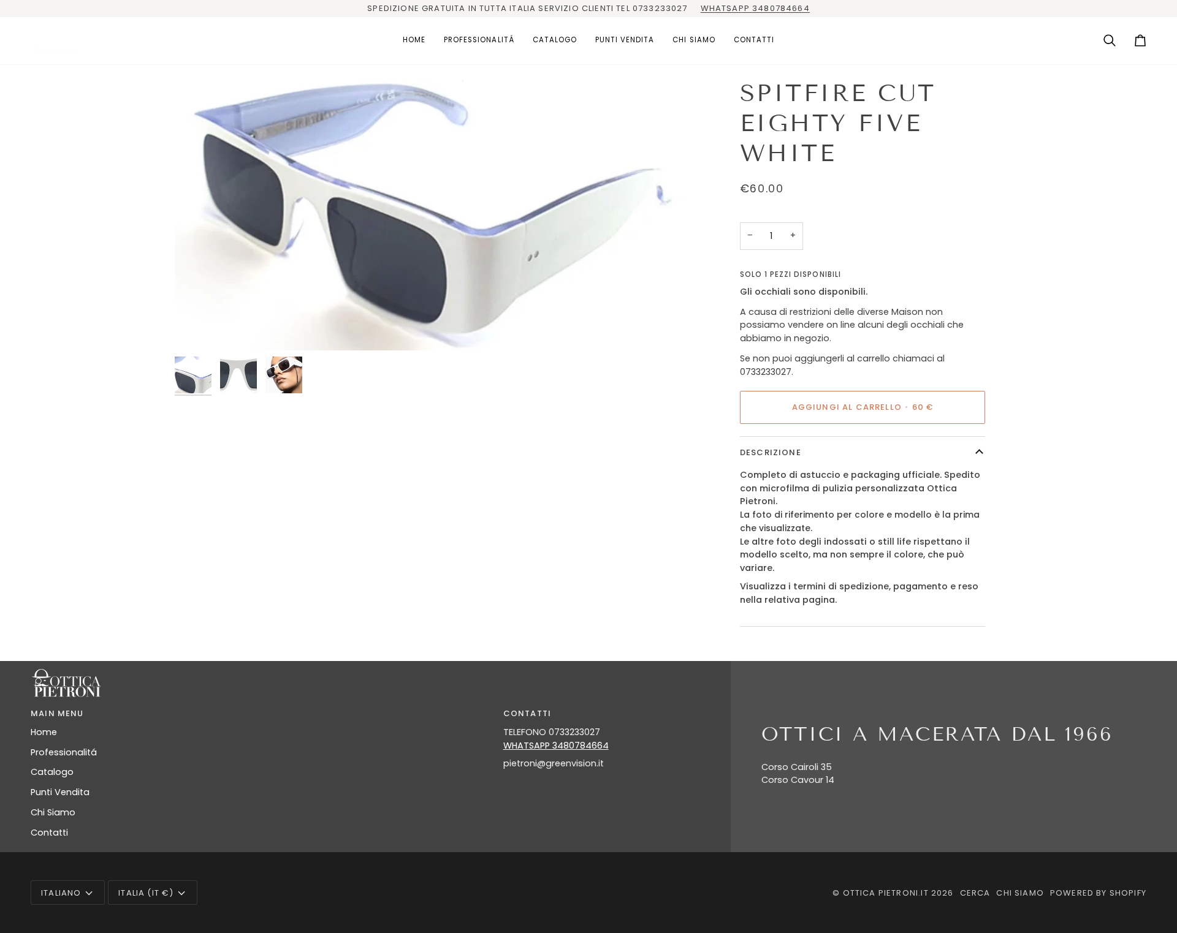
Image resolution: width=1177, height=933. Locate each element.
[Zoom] (433, 214)
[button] (479, 40)
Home (44, 732)
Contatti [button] (527, 713)
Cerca (975, 893)
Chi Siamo (53, 812)
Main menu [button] (57, 713)
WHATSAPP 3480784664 (755, 8)
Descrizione (770, 452)
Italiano (61, 893)
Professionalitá (64, 752)
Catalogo (52, 772)
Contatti (49, 832)
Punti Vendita (60, 792)
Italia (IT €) (145, 893)
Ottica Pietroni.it (886, 893)
